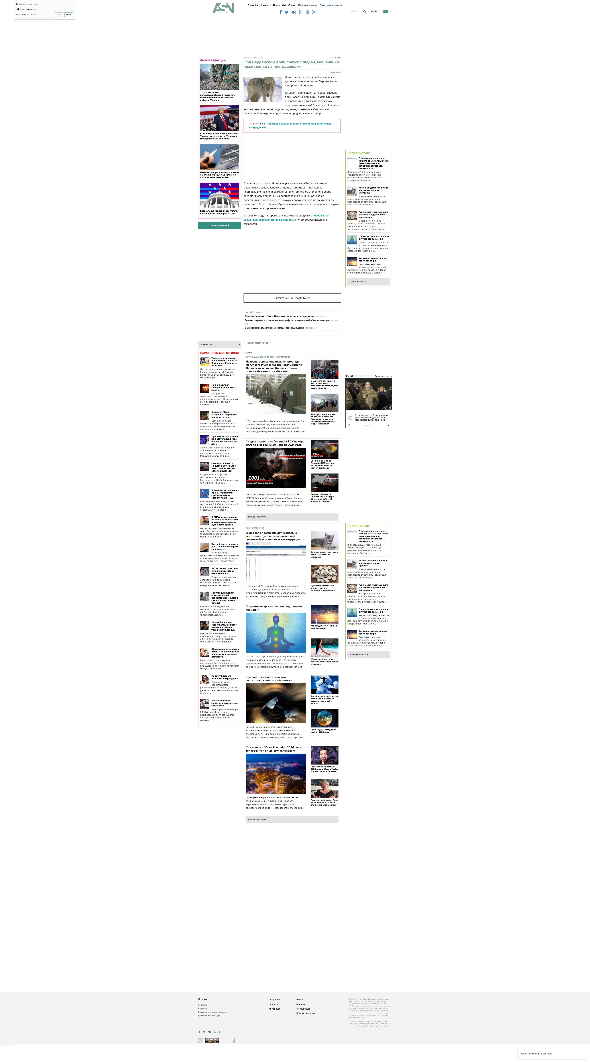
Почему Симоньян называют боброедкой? (224, 677)
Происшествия (259, 58)
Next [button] (388, 425)
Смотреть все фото (383, 376)
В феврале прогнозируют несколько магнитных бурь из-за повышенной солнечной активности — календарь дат (374, 163)
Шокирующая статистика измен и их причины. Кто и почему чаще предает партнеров (225, 653)
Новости (266, 5)
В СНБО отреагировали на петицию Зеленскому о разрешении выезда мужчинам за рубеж (224, 521)
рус (385, 11)
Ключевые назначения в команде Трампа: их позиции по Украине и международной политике (219, 136)
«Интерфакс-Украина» (365, 1026)
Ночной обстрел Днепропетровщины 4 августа (223, 387)
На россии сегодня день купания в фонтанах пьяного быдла (224, 571)
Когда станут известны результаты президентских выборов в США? (219, 212)
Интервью (274, 1009)
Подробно (253, 5)
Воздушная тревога (331, 5)
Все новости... (207, 345)
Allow (68, 14)
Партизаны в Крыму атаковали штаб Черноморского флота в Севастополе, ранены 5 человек (224, 598)
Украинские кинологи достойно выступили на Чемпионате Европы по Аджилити (224, 362)
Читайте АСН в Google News (292, 298)
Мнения (300, 1004)
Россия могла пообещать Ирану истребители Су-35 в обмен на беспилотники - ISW (225, 494)
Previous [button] (349, 425)
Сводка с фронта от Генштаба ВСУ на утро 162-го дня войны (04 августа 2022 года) (223, 467)
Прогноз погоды (307, 5)
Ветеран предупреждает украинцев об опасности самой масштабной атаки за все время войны (219, 175)
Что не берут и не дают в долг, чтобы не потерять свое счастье (224, 546)
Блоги (276, 5)
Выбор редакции (213, 60)
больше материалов (257, 517)
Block (59, 14)
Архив (374, 12)
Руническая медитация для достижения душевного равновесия (374, 214)
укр (390, 11)
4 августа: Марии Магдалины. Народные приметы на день (224, 414)
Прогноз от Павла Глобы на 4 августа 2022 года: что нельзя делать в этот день (225, 440)
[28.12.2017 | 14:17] (369, 394)
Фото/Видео (289, 5)
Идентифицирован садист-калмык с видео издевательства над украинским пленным (224, 626)
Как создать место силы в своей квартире (373, 259)
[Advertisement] (295, 34)
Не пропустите (358, 153)
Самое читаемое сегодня (219, 353)
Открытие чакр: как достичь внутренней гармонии (374, 237)
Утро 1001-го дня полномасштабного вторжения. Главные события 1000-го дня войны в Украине (217, 96)
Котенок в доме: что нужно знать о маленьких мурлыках (373, 190)
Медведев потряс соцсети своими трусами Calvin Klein (224, 703)
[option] (369, 403)
